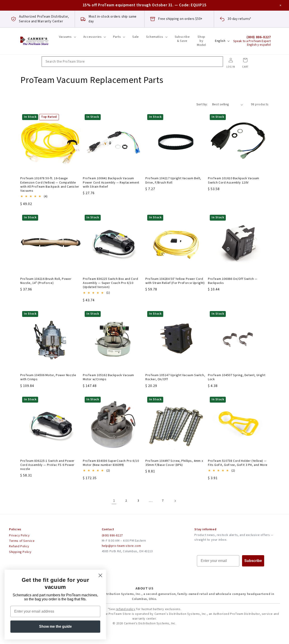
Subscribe (253, 561)
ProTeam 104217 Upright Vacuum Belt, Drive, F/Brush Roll (173, 180)
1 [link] (114, 500)
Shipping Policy (20, 552)
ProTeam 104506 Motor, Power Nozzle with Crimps (48, 377)
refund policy (125, 609)
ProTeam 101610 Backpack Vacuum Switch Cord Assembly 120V (233, 180)
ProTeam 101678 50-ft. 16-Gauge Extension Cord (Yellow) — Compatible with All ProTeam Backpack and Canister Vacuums (49, 184)
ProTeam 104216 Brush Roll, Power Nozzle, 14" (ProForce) (45, 281)
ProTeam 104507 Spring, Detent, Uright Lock (236, 377)
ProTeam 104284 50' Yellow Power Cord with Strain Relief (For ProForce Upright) (175, 281)
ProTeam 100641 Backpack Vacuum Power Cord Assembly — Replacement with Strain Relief (111, 182)
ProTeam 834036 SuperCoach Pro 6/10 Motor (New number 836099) (111, 463)
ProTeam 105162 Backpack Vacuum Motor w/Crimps (108, 377)
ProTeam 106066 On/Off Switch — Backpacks (232, 281)
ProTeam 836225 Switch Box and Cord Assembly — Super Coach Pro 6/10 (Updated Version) (110, 283)
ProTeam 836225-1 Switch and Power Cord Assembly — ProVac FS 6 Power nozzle (47, 465)
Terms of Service (22, 541)
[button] (67, 37)
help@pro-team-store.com (121, 546)
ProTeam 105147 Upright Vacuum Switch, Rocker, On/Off (175, 377)
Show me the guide (55, 626)
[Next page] (175, 501)
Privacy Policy (19, 535)
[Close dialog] (100, 575)
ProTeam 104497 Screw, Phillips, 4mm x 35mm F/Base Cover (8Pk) (174, 463)
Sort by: (202, 104)
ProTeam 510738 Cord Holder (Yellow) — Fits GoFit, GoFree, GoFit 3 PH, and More (238, 463)
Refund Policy (19, 546)
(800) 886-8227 (112, 535)
